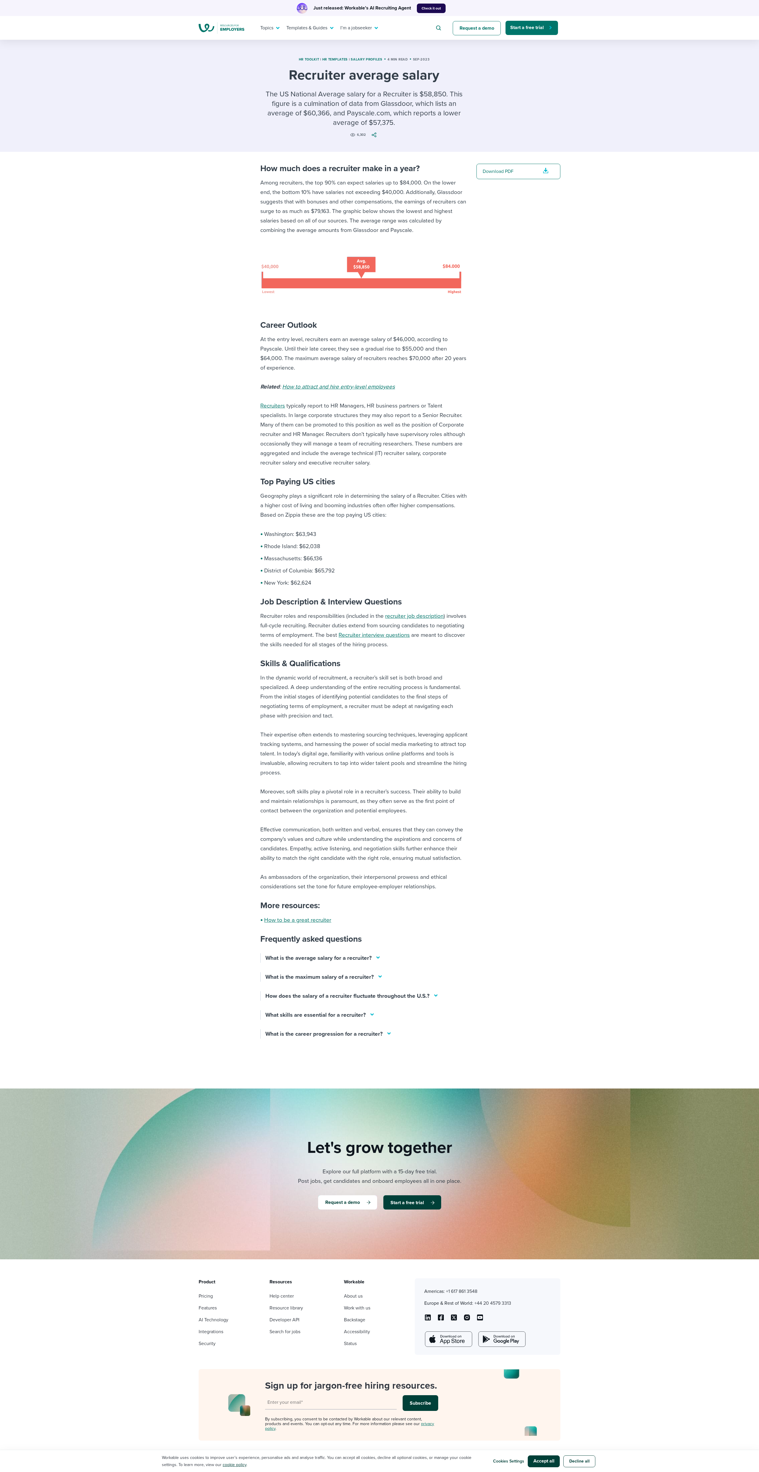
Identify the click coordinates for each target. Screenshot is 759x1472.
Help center (282, 1296)
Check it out (431, 8)
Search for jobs (285, 1332)
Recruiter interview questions (374, 635)
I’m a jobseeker (356, 28)
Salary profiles (366, 59)
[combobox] (439, 28)
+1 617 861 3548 (461, 1291)
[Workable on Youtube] (453, 1320)
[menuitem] (268, 28)
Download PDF (498, 171)
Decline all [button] (579, 1461)
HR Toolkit (309, 59)
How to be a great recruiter (297, 920)
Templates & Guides (306, 28)
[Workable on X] (467, 1320)
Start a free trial (527, 28)
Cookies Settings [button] (508, 1461)
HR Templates (335, 59)
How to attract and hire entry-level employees (338, 386)
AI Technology (213, 1320)
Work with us (357, 1308)
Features (208, 1308)
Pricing (206, 1296)
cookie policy (234, 1464)
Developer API (284, 1320)
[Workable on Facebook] (440, 1320)
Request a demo (477, 28)
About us (353, 1296)
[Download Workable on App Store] (448, 1339)
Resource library (286, 1308)
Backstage (354, 1320)
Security (207, 1344)
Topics (266, 28)
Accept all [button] (543, 1461)
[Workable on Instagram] (480, 1320)
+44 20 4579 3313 (492, 1303)
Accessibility (357, 1332)
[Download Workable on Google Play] (501, 1339)
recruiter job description (414, 616)
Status (350, 1344)
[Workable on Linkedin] (427, 1320)
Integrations (211, 1332)
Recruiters (272, 405)
